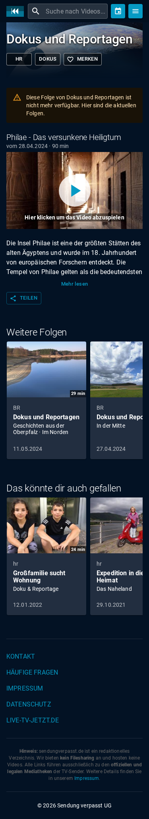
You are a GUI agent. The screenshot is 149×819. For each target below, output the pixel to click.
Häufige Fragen (32, 672)
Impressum (24, 688)
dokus (47, 59)
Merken (82, 59)
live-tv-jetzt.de (32, 720)
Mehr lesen (74, 284)
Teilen (23, 298)
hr (19, 59)
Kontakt (20, 656)
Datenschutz (28, 704)
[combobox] (76, 11)
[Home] (17, 11)
